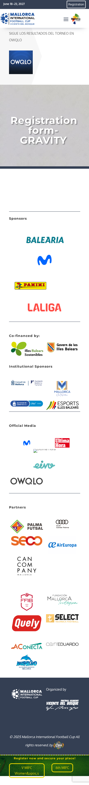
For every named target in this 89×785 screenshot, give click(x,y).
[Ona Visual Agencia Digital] (58, 745)
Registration (76, 4)
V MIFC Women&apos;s (27, 770)
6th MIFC (62, 768)
